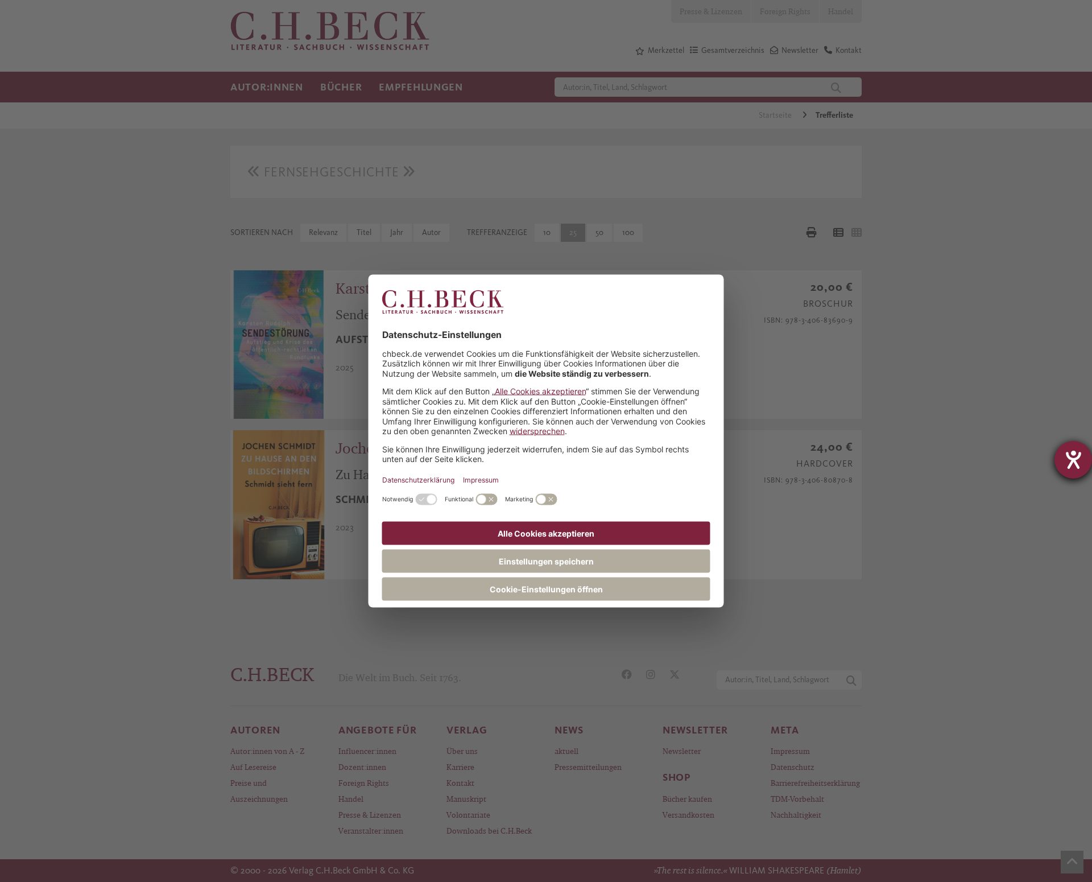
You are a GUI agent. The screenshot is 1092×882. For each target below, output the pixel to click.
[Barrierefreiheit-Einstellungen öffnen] (1073, 460)
